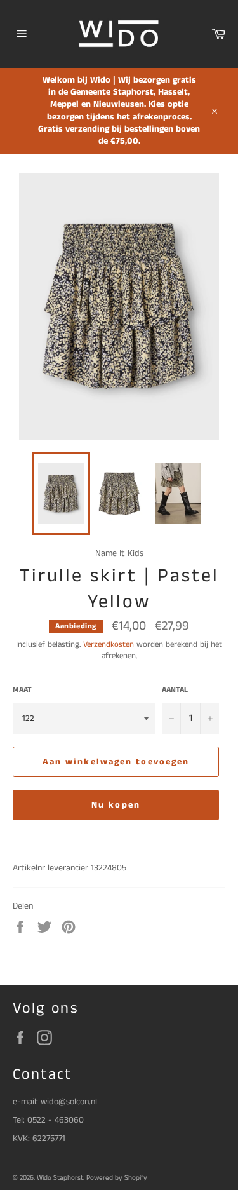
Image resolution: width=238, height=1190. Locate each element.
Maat (22, 690)
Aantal (175, 690)
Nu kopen (115, 805)
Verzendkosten (108, 645)
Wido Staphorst (60, 1178)
